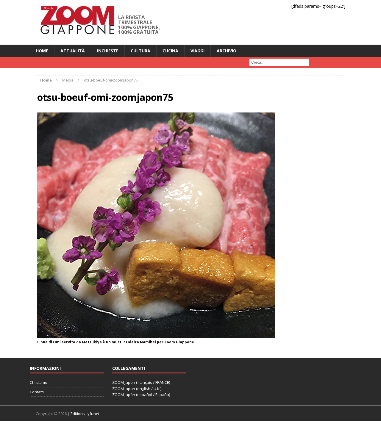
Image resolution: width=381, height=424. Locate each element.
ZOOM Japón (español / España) (141, 394)
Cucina (170, 51)
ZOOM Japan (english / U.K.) (136, 388)
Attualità (72, 51)
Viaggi (197, 51)
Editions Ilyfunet (85, 413)
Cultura (140, 51)
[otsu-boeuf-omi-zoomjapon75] (156, 334)
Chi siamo (38, 382)
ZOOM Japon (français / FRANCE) (141, 382)
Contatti (37, 392)
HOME (42, 51)
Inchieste (107, 51)
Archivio (226, 51)
